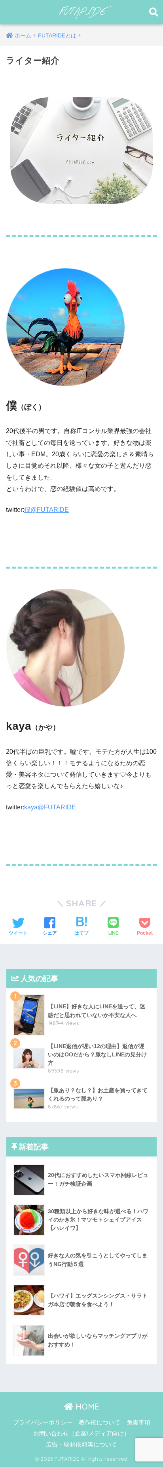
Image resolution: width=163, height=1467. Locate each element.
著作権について (99, 1422)
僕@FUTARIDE (46, 509)
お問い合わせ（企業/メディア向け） (81, 1433)
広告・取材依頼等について (81, 1444)
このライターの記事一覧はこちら (54, 535)
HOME (86, 1406)
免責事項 (138, 1422)
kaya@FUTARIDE (50, 807)
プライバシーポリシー (42, 1422)
